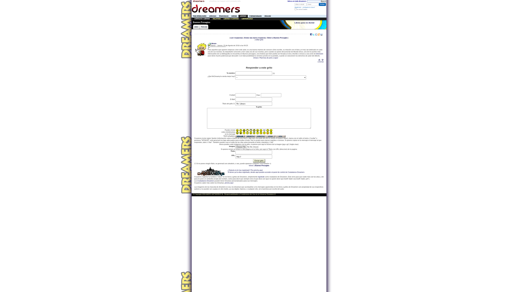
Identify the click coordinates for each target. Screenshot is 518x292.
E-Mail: (232, 99)
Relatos (217, 19)
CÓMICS (212, 16)
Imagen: (232, 146)
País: (259, 95)
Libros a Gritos (231, 19)
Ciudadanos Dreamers (205, 181)
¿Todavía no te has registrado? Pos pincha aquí (245, 170)
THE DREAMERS (199, 16)
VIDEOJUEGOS (255, 16)
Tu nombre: (231, 73)
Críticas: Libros (202, 19)
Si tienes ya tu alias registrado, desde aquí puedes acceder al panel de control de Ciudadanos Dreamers (266, 172)
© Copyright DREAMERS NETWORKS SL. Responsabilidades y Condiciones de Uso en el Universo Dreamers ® (234, 194)
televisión (319, 54)
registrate (261, 177)
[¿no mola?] (322, 60)
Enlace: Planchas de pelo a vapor (265, 58)
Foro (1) (204, 27)
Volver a (259, 166)
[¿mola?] (319, 60)
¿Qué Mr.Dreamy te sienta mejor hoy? (221, 76)
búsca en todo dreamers (297, 1)
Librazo (213, 43)
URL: (233, 155)
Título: (233, 151)
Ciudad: (232, 95)
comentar (321, 62)
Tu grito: (259, 107)
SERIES (234, 16)
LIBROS (243, 16)
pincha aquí (229, 183)
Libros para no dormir (304, 23)
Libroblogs (247, 19)
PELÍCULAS (224, 16)
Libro (196, 27)
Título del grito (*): (228, 104)
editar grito (259, 40)
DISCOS (268, 16)
